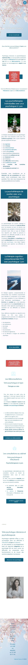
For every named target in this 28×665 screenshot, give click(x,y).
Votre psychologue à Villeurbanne (14, 458)
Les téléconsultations (13, 379)
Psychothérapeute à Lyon (14, 463)
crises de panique (9, 148)
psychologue (10, 242)
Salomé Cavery (18, 659)
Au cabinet (10, 491)
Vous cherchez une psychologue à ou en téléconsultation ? (14, 47)
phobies (11, 151)
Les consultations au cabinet (14, 453)
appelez (12, 650)
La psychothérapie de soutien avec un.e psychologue (14, 194)
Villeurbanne (12, 59)
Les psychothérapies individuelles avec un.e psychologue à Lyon (14, 103)
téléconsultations (20, 90)
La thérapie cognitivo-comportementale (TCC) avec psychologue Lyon (14, 259)
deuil (15, 227)
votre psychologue (13, 405)
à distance (17, 542)
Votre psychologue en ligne (13, 383)
